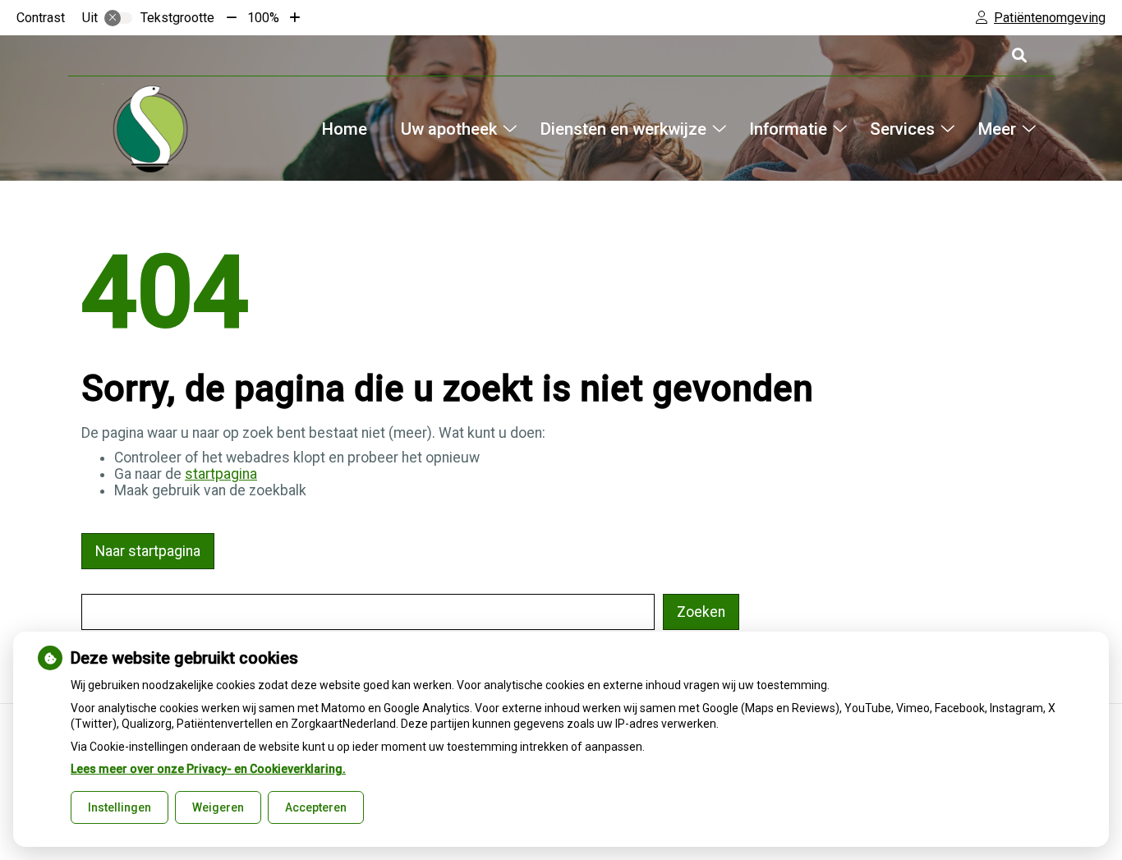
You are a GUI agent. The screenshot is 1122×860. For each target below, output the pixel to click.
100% (263, 17)
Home (344, 129)
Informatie (788, 129)
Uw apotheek (449, 129)
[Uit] (118, 18)
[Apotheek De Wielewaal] (150, 129)
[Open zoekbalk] (1018, 55)
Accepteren (316, 807)
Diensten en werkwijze (623, 129)
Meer (996, 129)
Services (902, 129)
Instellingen (119, 807)
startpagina (221, 474)
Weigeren (218, 807)
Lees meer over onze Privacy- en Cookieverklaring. (208, 768)
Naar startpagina (147, 551)
